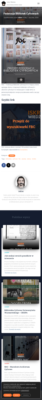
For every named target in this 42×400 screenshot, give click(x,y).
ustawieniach (25, 390)
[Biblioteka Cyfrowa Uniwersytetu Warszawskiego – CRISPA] (21, 291)
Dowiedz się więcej (10, 273)
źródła (34, 159)
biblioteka (9, 159)
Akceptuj (7, 395)
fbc (20, 159)
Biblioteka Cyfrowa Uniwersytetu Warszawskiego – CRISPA (19, 311)
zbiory (29, 159)
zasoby (24, 159)
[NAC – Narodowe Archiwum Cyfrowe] (21, 348)
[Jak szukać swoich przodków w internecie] (21, 237)
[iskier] (21, 181)
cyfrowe (15, 159)
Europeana (23, 150)
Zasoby (12, 155)
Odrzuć (16, 395)
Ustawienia (26, 395)
